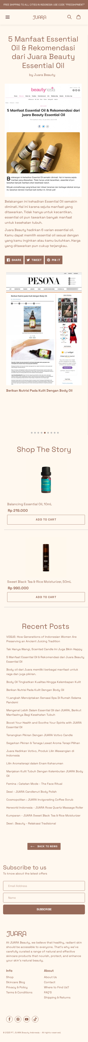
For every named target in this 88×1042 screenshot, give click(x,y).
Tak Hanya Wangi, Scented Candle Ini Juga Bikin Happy (44, 649)
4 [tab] (41, 433)
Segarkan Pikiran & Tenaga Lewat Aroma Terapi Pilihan (43, 743)
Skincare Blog (15, 982)
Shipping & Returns (57, 997)
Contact (49, 982)
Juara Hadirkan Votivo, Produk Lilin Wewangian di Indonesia (40, 753)
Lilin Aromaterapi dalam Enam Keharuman (34, 763)
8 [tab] (54, 433)
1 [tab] (32, 433)
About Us (50, 977)
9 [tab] (58, 433)
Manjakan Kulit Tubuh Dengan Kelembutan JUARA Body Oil (44, 773)
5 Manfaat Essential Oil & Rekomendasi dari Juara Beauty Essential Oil (45, 659)
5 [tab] (45, 433)
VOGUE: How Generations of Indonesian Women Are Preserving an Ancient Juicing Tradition (41, 639)
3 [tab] (38, 433)
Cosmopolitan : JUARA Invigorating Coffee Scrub (39, 799)
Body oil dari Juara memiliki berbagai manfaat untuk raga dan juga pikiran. (42, 672)
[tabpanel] (44, 334)
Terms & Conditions (19, 992)
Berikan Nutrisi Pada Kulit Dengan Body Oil (35, 690)
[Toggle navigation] (7, 16)
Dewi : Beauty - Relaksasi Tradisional (31, 823)
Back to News (47, 846)
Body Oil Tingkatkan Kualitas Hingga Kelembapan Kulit (43, 682)
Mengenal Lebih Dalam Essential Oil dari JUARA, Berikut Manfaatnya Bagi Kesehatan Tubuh (43, 712)
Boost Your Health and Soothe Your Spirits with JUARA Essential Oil (44, 725)
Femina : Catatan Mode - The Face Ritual (34, 784)
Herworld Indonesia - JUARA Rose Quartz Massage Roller (44, 807)
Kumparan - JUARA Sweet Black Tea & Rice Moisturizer (43, 815)
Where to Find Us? (56, 987)
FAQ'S (48, 992)
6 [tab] (48, 433)
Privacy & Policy (17, 987)
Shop (10, 977)
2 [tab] (35, 433)
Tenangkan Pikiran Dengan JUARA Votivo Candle (39, 735)
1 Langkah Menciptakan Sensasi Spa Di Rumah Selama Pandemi (43, 700)
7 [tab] (51, 433)
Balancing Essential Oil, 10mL (29, 504)
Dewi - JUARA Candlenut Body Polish (31, 791)
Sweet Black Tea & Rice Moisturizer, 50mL (39, 582)
